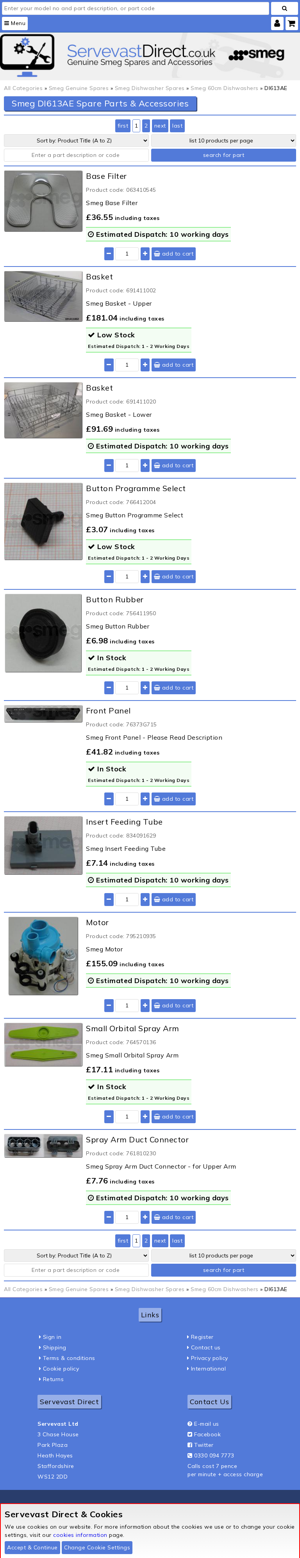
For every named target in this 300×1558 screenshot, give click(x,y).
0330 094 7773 (214, 1455)
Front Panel (108, 710)
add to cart (176, 253)
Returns (53, 1379)
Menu (17, 23)
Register (202, 1336)
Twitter (204, 1444)
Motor (97, 922)
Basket (99, 276)
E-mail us (206, 1423)
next (160, 125)
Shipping (54, 1347)
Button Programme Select (136, 488)
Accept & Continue (32, 1547)
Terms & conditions (69, 1358)
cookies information (80, 1534)
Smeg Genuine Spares (79, 88)
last (177, 125)
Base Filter (106, 176)
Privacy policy (209, 1358)
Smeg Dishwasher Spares (150, 88)
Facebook (207, 1434)
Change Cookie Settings (97, 1547)
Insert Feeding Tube (124, 822)
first (123, 125)
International (208, 1368)
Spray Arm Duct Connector (137, 1139)
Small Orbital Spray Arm (132, 1028)
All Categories (23, 88)
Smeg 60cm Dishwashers (225, 88)
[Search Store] (284, 8)
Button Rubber (115, 599)
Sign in (52, 1336)
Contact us (206, 1347)
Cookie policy (61, 1368)
